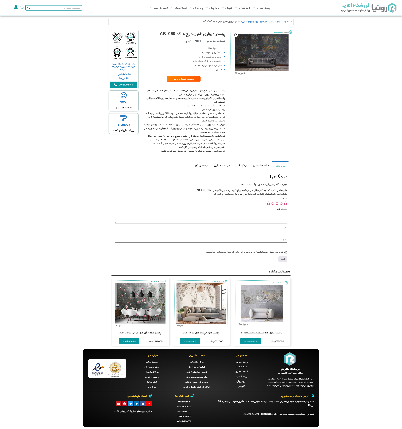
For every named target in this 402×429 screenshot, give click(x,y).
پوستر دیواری (263, 7)
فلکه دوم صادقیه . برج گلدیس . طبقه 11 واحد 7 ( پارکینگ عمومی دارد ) (282, 401)
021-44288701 (184, 416)
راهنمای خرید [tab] (200, 165)
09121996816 (184, 401)
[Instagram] (149, 403)
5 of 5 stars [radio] (268, 203)
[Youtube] (118, 403)
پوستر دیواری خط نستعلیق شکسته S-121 (261, 333)
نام (286, 227)
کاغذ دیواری (244, 7)
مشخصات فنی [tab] (261, 165)
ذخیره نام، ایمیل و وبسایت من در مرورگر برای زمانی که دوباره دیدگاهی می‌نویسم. (245, 252)
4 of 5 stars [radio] (273, 203)
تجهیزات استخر (160, 7)
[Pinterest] (124, 403)
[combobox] (56, 8)
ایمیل (284, 239)
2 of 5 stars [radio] (281, 203)
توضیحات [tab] (242, 165)
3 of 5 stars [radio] (277, 203)
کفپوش (228, 7)
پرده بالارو (198, 7)
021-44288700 (184, 411)
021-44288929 (184, 406)
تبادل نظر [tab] (280, 165)
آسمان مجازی (180, 7)
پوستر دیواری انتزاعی (250, 21)
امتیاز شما (282, 198)
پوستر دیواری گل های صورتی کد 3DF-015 (140, 333)
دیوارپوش (214, 7)
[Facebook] (143, 403)
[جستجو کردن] (28, 8)
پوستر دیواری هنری (267, 21)
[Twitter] (130, 403)
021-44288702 (184, 421)
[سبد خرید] (22, 8)
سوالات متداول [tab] (222, 165)
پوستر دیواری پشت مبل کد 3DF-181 (201, 333)
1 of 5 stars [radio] (285, 203)
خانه (290, 21)
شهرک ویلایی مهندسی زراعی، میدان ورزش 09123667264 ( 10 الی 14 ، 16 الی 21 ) (278, 414)
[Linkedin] (136, 403)
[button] (235, 34)
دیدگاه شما (281, 209)
